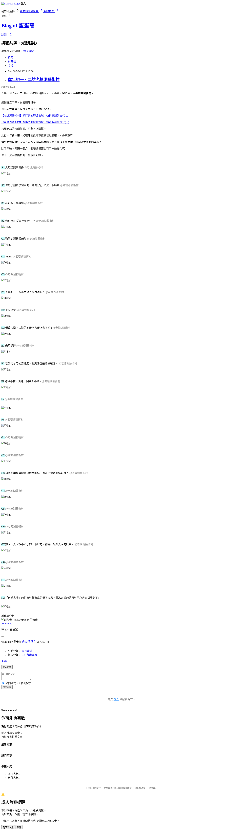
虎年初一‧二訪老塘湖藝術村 (34, 79)
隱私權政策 (140, 788)
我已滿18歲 (8, 827)
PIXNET (97, 788)
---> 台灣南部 (29, 654)
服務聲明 (153, 788)
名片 (10, 65)
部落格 (12, 61)
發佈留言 (7, 687)
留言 (33, 641)
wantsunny (7, 623)
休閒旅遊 (28, 51)
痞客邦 (26, 641)
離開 (19, 827)
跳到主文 (6, 34)
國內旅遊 (27, 651)
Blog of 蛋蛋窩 (18, 26)
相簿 (10, 57)
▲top (4, 660)
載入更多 (7, 667)
